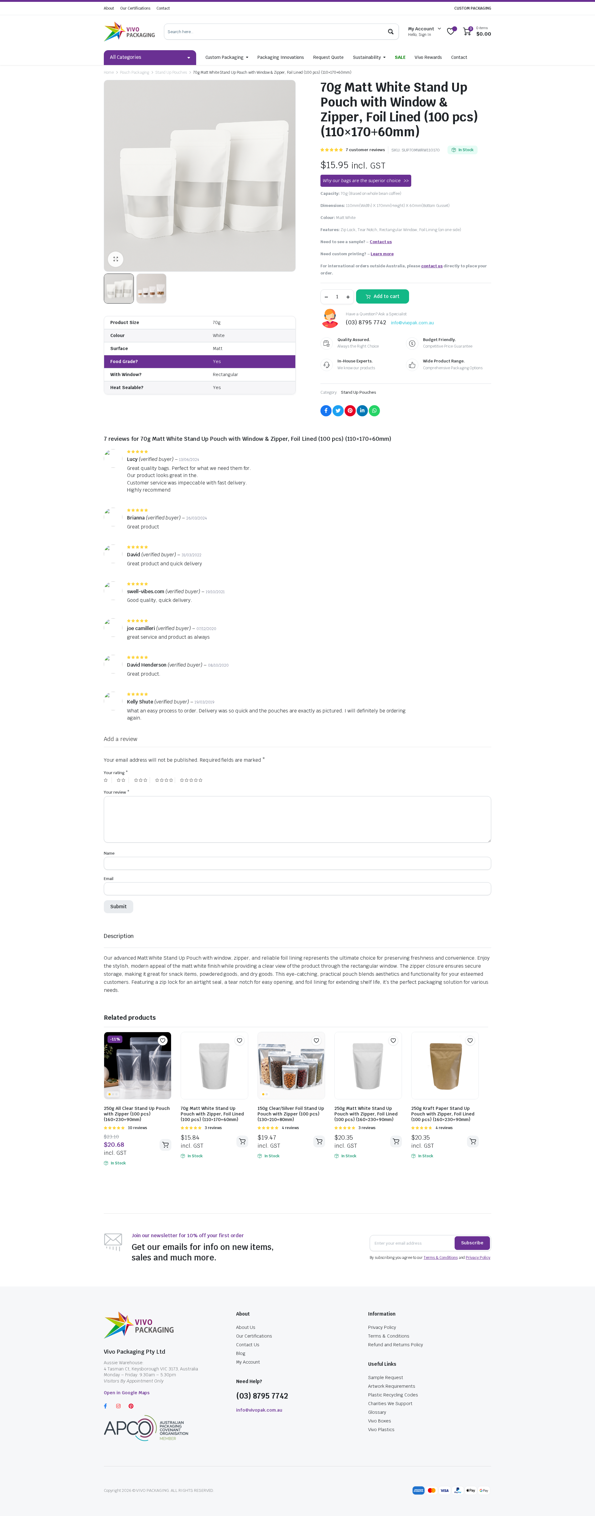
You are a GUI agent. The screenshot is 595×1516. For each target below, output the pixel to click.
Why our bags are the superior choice (362, 180)
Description (119, 936)
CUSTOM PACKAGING (472, 8)
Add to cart (386, 296)
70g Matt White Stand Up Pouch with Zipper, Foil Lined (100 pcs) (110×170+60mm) (212, 1114)
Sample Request (385, 1377)
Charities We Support (390, 1403)
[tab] (119, 936)
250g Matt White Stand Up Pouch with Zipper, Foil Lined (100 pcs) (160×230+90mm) (366, 1114)
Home (109, 72)
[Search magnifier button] (391, 31)
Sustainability (367, 57)
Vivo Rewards (428, 57)
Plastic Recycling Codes (393, 1395)
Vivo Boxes (379, 1421)
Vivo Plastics (381, 1429)
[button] (163, 1040)
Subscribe (472, 1243)
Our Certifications (135, 8)
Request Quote (328, 57)
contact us (432, 266)
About (109, 8)
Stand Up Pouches (171, 72)
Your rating (116, 772)
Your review (117, 792)
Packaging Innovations (281, 57)
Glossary (377, 1412)
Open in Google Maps (127, 1393)
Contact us (381, 241)
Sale (400, 57)
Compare (166, 1053)
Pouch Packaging (134, 72)
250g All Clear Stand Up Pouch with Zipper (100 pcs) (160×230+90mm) (137, 1114)
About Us (246, 1327)
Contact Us (248, 1344)
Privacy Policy (478, 1257)
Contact (163, 8)
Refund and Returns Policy (395, 1344)
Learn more (382, 253)
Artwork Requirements (391, 1386)
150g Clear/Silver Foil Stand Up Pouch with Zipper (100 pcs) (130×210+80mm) (291, 1114)
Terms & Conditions (440, 1257)
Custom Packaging (224, 57)
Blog (240, 1353)
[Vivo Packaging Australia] (129, 31)
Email (108, 878)
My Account (248, 1362)
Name (109, 853)
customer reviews (365, 149)
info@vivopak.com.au (412, 323)
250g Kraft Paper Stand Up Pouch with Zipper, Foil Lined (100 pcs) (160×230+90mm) (442, 1114)
